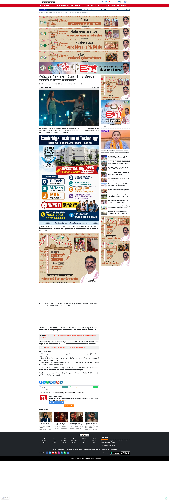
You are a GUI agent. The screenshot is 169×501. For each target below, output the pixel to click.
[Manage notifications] (166, 498)
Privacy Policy (78, 449)
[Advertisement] (69, 293)
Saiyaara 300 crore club (58, 392)
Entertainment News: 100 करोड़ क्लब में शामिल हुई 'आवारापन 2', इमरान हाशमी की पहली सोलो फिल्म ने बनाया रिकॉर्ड (68, 337)
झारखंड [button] (48, 5)
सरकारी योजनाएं (89, 5)
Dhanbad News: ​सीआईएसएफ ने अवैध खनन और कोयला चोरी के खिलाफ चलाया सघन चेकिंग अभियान (118, 212)
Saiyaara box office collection (46, 392)
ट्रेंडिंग (104, 5)
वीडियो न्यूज (123, 5)
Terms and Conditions (89, 449)
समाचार (43, 12)
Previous (67, 406)
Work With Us (113, 449)
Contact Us (61, 449)
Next (72, 406)
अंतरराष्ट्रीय (57, 5)
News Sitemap (105, 449)
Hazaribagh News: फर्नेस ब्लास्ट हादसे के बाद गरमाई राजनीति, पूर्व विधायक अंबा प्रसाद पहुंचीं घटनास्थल (119, 162)
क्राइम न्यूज (63, 5)
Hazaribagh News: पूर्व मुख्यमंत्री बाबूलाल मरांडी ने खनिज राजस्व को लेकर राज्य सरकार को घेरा (121, 10)
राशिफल (118, 5)
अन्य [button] (128, 5)
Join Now (95, 387)
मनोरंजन (113, 5)
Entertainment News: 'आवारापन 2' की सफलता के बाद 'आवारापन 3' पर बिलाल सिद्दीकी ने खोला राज (45, 425)
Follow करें (65, 387)
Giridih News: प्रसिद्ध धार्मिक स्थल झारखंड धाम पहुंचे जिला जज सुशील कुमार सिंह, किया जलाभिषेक (118, 201)
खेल (95, 5)
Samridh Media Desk (46, 87)
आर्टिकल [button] (108, 5)
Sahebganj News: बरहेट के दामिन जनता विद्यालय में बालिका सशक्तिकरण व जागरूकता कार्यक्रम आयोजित (118, 196)
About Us (54, 449)
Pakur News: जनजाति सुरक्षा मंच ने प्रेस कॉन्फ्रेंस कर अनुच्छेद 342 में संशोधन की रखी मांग (118, 173)
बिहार (53, 5)
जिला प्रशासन (70, 5)
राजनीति (76, 5)
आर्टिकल (99, 5)
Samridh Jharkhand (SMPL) (84, 458)
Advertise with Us (69, 449)
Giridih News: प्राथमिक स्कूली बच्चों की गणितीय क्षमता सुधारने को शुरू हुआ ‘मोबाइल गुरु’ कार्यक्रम (119, 184)
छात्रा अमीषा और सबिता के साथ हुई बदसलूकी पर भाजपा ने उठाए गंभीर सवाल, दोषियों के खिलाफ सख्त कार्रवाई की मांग (75, 10)
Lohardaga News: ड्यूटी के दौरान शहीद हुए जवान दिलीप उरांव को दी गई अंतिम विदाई (118, 168)
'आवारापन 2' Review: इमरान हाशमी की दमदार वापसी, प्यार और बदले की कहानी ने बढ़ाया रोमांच (61, 425)
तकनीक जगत (82, 5)
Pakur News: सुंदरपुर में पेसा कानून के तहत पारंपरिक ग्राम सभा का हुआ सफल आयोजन (118, 179)
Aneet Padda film (81, 392)
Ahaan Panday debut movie (70, 392)
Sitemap (98, 449)
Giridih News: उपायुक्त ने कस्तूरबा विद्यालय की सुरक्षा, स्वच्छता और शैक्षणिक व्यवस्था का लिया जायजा (119, 207)
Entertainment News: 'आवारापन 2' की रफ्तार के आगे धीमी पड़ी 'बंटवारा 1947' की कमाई (66, 348)
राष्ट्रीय (43, 5)
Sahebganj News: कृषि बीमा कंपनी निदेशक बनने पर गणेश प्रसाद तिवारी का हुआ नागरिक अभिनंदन (118, 190)
